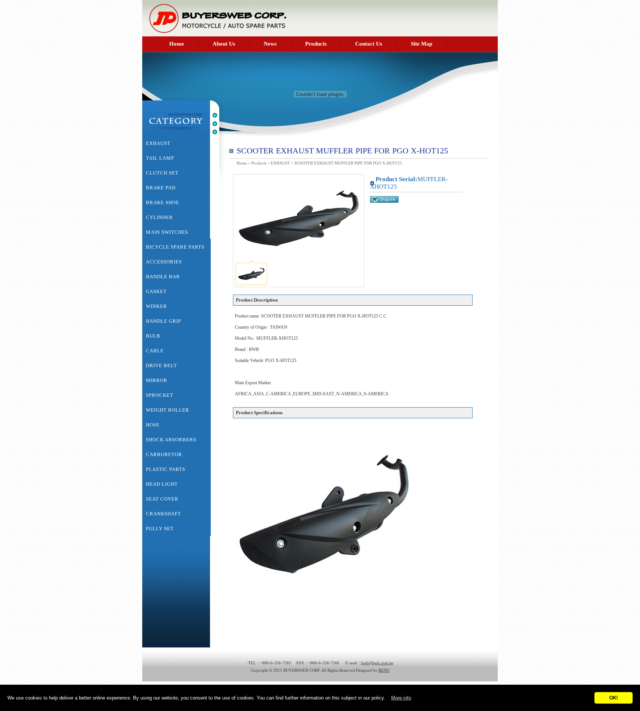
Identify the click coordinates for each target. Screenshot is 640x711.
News (270, 44)
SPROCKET (159, 395)
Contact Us (368, 44)
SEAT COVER (162, 499)
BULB (153, 336)
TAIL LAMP (160, 158)
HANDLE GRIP (163, 321)
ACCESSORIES (164, 262)
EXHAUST (280, 163)
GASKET (156, 291)
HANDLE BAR (163, 276)
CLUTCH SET (162, 173)
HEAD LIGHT (162, 484)
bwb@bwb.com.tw (377, 663)
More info (401, 698)
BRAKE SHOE (162, 202)
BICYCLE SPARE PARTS (175, 247)
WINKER (156, 306)
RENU (384, 670)
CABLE (155, 350)
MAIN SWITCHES (167, 232)
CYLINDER (159, 217)
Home (176, 44)
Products (316, 44)
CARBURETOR (164, 454)
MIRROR (156, 380)
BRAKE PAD (161, 187)
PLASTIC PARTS (165, 469)
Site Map (421, 44)
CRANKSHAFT (163, 513)
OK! (613, 698)
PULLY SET (160, 528)
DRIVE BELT (161, 365)
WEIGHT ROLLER (167, 410)
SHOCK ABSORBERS (171, 439)
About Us (224, 44)
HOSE (153, 425)
